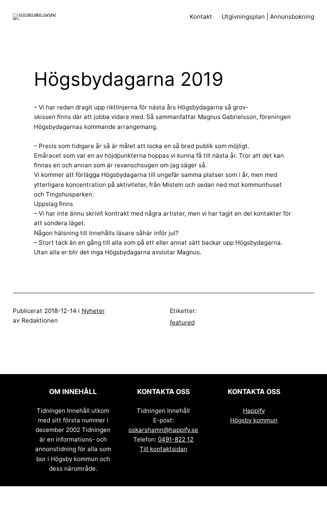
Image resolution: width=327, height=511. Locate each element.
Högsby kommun (254, 420)
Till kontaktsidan (163, 449)
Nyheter (93, 311)
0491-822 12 (175, 439)
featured (182, 322)
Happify (254, 410)
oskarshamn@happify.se (163, 430)
